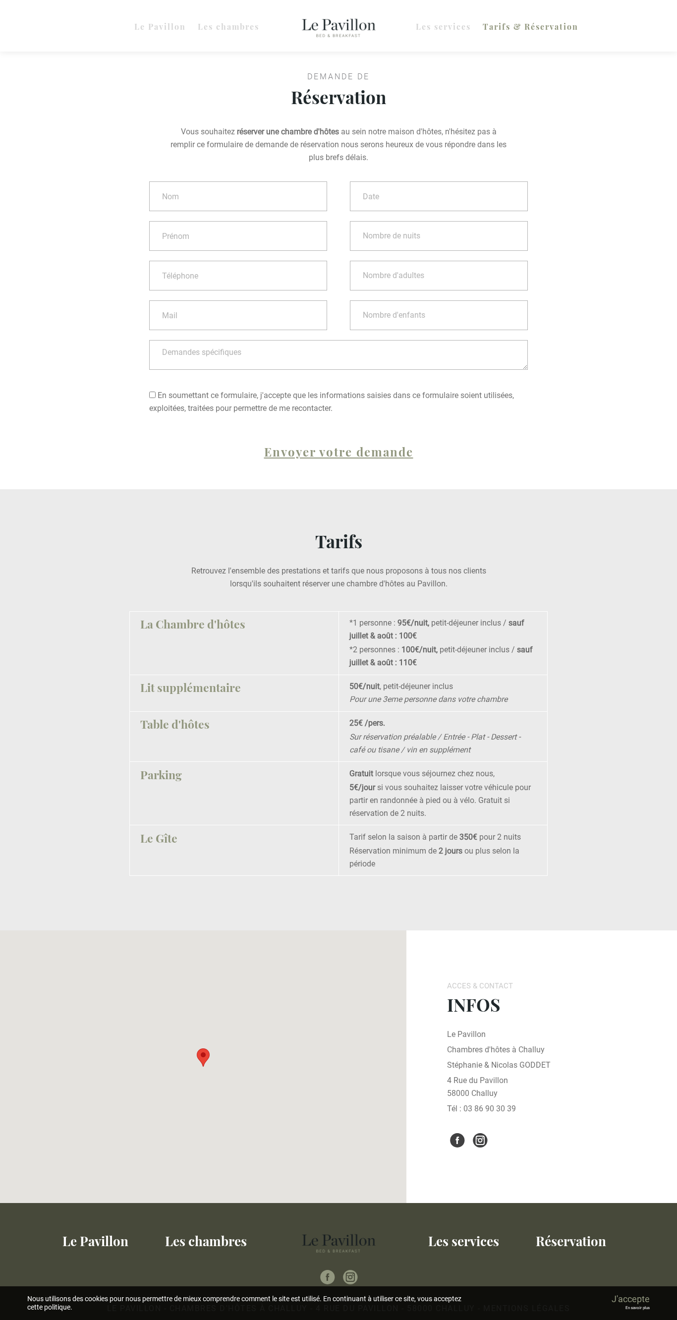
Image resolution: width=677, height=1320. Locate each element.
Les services (443, 26)
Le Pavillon (160, 26)
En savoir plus (637, 1308)
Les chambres (228, 26)
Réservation (571, 1241)
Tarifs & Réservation (530, 26)
